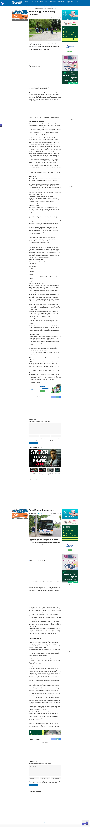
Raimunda (43, 8)
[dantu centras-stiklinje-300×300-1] (70, 18)
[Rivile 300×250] (70, 77)
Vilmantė (54, 8)
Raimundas (47, 8)
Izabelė (35, 8)
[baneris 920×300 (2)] (45, 732)
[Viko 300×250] (70, 48)
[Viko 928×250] (45, 388)
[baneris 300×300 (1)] (70, 34)
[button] (58, 17)
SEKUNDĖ (31, 17)
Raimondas (39, 8)
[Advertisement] (46, 408)
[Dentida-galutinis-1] (70, 63)
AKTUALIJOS (40, 17)
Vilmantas (51, 8)
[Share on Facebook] (57, 17)
